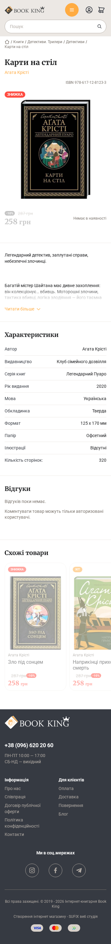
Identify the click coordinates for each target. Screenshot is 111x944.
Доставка (69, 796)
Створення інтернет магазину (40, 916)
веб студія (89, 916)
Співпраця (15, 796)
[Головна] (7, 41)
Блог (63, 814)
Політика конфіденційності (22, 823)
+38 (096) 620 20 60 (29, 745)
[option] (35, 627)
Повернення (71, 805)
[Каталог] (72, 10)
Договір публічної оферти (22, 808)
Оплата (66, 788)
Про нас (13, 788)
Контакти (14, 834)
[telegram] (79, 870)
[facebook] (55, 870)
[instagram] (32, 870)
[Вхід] (89, 10)
